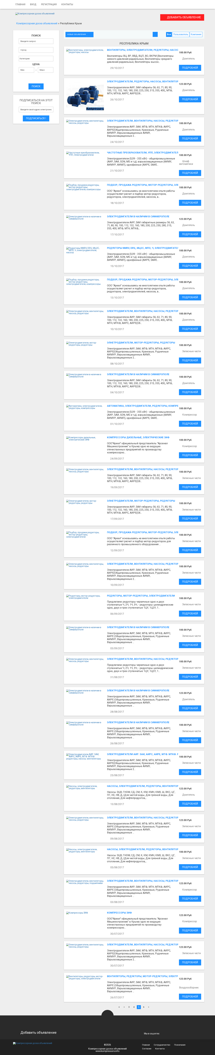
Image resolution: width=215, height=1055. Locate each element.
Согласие (146, 1048)
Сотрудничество (162, 1045)
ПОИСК (36, 86)
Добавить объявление (183, 17)
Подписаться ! (36, 118)
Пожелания (179, 1045)
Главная (20, 4)
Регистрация (49, 4)
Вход (33, 4)
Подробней (190, 67)
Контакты (67, 4)
